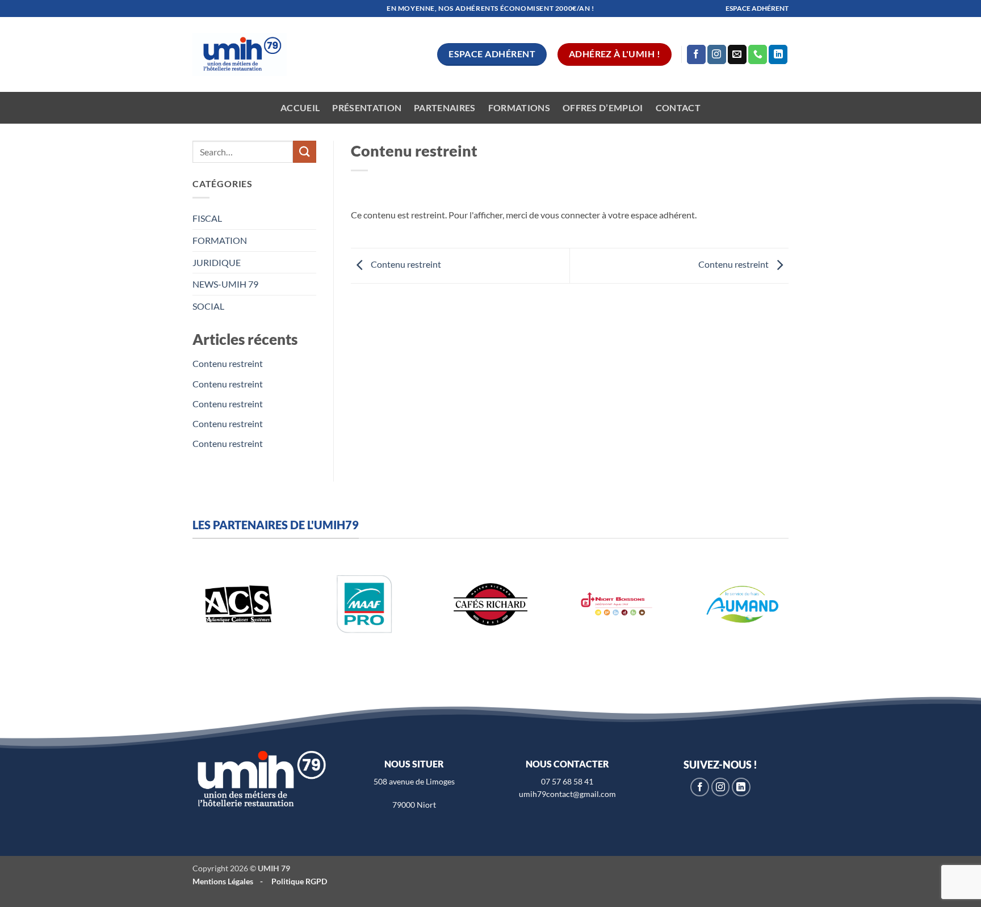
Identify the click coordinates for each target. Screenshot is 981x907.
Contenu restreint (227, 363)
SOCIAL (208, 306)
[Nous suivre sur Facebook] (696, 54)
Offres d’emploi (603, 107)
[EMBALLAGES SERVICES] (463, 604)
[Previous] (181, 616)
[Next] (799, 616)
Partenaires (445, 107)
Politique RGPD (299, 881)
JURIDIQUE (216, 262)
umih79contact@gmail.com (567, 794)
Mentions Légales (222, 881)
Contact (678, 107)
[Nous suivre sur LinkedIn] (778, 54)
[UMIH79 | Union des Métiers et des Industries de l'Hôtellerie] (239, 55)
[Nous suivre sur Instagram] (716, 54)
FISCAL (207, 218)
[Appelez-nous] (757, 54)
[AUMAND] (211, 604)
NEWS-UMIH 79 (225, 284)
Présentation (366, 107)
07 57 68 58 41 (567, 781)
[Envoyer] (304, 152)
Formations (519, 107)
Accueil (300, 107)
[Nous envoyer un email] (737, 54)
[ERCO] (337, 604)
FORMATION (219, 240)
